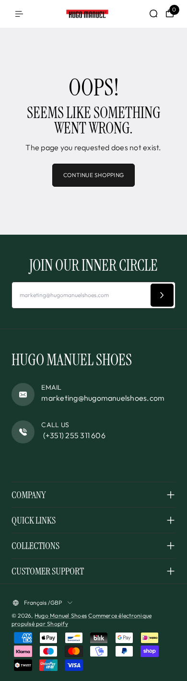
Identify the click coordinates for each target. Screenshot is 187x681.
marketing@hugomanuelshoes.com (102, 398)
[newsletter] (162, 295)
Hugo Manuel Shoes (61, 615)
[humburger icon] (19, 14)
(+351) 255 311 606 (73, 435)
